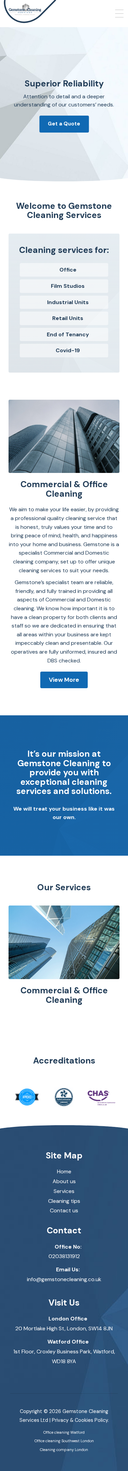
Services (64, 1191)
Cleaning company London (64, 1449)
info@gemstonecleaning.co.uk (64, 1279)
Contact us (64, 1210)
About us (64, 1181)
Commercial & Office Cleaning (64, 995)
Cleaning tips (64, 1201)
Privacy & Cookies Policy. (80, 1420)
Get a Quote (64, 123)
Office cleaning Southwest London (64, 1440)
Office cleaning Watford (64, 1432)
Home (64, 1171)
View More (64, 679)
